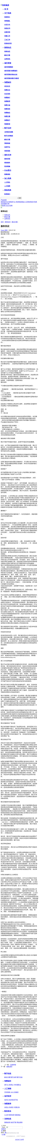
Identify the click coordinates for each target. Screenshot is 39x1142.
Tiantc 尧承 (4, 230)
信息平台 (7, 147)
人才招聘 (7, 186)
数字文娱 (19, 1077)
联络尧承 (7, 190)
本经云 (6, 1107)
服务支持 (7, 155)
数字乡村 (7, 128)
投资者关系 (8, 43)
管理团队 (7, 21)
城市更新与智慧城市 (10, 70)
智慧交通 (7, 116)
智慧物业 (7, 112)
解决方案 (7, 55)
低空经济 (7, 1096)
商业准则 (19, 1122)
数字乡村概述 (8, 135)
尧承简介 (7, 17)
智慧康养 (7, 1104)
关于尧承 (7, 13)
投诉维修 (7, 166)
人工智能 (7, 1088)
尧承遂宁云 (12, 202)
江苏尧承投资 (29, 202)
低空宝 (6, 1100)
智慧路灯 (7, 97)
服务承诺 (7, 158)
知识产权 (13, 1122)
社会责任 (7, 170)
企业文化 (7, 24)
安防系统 (7, 151)
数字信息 (7, 1073)
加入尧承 (7, 178)
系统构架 (7, 143)
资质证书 (7, 28)
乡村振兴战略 (8, 132)
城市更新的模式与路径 (11, 78)
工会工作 (7, 39)
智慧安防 (7, 109)
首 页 (6, 9)
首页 (2, 222)
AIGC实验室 (15, 1092)
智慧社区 (7, 90)
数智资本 (7, 1111)
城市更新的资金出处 (10, 74)
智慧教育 (7, 101)
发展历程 (7, 32)
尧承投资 (11, 1115)
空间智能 (7, 1092)
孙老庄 (11, 1107)
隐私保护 (9, 1066)
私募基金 (17, 1115)
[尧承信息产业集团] (5, 5)
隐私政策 (7, 1122)
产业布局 (4, 200)
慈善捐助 (7, 174)
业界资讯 (7, 59)
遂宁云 (6, 1084)
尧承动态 (7, 51)
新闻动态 (7, 47)
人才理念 (7, 182)
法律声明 (13, 1064)
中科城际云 (17, 1084)
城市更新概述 (8, 67)
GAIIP (6, 1115)
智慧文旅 (7, 105)
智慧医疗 (7, 120)
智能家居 (7, 124)
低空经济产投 (13, 1100)
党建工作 (7, 36)
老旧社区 (7, 86)
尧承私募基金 (20, 202)
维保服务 (7, 162)
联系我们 (7, 194)
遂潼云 (11, 1084)
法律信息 (7, 1119)
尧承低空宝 (4, 202)
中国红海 (17, 1107)
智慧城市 (7, 82)
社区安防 (7, 94)
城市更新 (7, 63)
